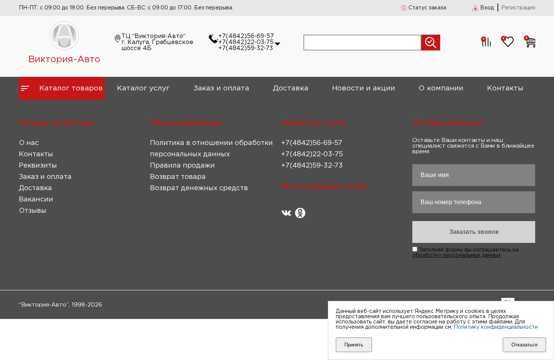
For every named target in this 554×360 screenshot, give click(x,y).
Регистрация (518, 8)
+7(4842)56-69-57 (246, 36)
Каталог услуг (143, 88)
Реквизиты (38, 166)
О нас (29, 143)
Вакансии (36, 200)
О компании (441, 88)
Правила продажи (182, 166)
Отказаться (524, 345)
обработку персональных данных (456, 255)
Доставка (290, 88)
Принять (353, 345)
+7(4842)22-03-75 (246, 42)
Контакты (505, 88)
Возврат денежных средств (199, 188)
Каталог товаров (71, 88)
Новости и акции (363, 88)
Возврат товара (178, 177)
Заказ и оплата (221, 88)
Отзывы (32, 211)
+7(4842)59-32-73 (245, 48)
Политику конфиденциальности (496, 327)
